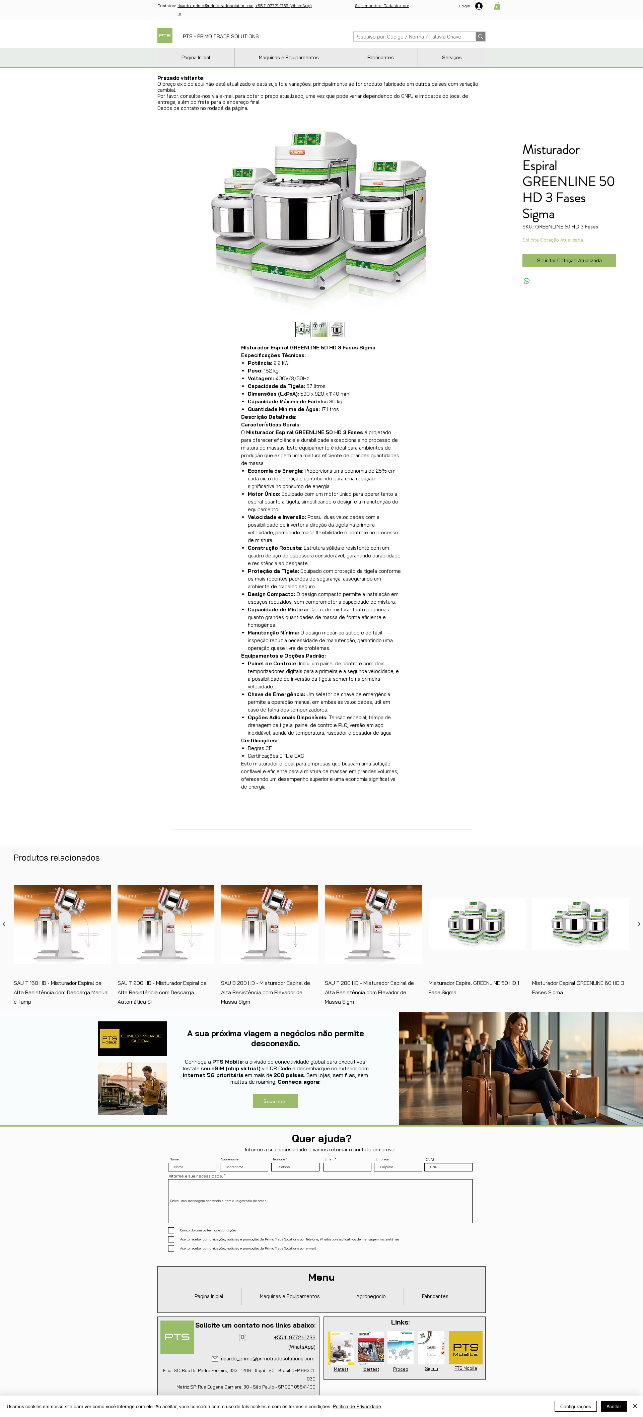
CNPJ (430, 1159)
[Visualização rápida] (62, 924)
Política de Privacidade (357, 1406)
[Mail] (215, 1358)
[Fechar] (635, 1406)
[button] (497, 6)
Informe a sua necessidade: (196, 1176)
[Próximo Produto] (639, 924)
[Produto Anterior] (4, 924)
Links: (400, 1322)
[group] (321, 941)
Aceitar (613, 1406)
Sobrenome (229, 1159)
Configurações (575, 1406)
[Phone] (242, 1337)
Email (329, 1159)
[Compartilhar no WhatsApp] (527, 281)
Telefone (279, 1159)
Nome (173, 1159)
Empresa (382, 1159)
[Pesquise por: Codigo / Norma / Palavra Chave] (480, 36)
